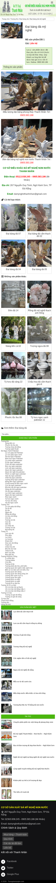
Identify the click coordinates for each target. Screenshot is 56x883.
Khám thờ (8, 541)
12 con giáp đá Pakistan (14, 453)
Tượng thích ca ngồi (12, 581)
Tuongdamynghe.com (16, 881)
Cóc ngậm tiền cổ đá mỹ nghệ (24, 658)
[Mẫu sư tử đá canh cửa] (6, 685)
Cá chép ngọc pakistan (13, 460)
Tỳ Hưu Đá (5, 599)
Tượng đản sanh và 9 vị (14, 576)
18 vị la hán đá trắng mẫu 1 (15, 589)
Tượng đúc (5, 602)
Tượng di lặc (10, 564)
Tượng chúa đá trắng (13, 447)
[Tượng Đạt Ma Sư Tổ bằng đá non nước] (6, 708)
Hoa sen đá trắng (11, 543)
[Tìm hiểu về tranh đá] (6, 794)
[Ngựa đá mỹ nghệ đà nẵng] (6, 673)
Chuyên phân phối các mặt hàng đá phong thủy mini (33, 722)
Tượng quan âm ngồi (13, 578)
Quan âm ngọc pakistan (14, 470)
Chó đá (8, 518)
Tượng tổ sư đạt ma (12, 583)
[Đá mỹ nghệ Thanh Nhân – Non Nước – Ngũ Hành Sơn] (6, 736)
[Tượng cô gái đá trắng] (6, 638)
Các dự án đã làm (12, 843)
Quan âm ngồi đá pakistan (15, 472)
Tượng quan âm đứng (13, 572)
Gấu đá (8, 524)
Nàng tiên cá (10, 443)
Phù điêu (8, 535)
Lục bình (8, 537)
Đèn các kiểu (10, 553)
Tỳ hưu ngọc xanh (11, 499)
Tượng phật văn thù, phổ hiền (16, 566)
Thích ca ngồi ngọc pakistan (15, 474)
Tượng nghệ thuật (11, 449)
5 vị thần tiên (10, 558)
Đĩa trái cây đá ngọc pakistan (16, 487)
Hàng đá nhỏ (6, 604)
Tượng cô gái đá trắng (13, 595)
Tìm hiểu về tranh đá (21, 792)
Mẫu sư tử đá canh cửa (22, 682)
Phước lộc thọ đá (11, 445)
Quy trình (8, 839)
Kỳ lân (7, 510)
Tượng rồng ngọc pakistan (15, 480)
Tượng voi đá (10, 520)
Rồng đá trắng (10, 514)
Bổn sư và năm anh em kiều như (17, 570)
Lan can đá (9, 533)
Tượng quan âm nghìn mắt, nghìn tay (18, 568)
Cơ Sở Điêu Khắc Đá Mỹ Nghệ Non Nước (28, 8)
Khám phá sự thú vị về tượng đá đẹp (27, 780)
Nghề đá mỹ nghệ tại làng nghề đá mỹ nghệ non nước (33, 757)
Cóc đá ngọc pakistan (13, 485)
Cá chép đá (9, 526)
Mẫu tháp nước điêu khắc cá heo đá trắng (29, 693)
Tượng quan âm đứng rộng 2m (16, 574)
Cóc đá (7, 522)
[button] (52, 2)
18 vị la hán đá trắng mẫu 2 (15, 591)
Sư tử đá (8, 508)
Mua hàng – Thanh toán (15, 834)
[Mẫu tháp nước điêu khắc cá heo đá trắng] (6, 696)
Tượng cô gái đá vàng (13, 597)
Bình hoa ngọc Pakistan (14, 459)
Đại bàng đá (24, 19)
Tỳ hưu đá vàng (11, 501)
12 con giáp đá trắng (12, 507)
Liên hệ (7, 848)
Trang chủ (5, 19)
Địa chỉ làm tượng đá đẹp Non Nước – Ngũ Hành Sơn (33, 745)
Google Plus (13, 874)
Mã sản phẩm (32, 39)
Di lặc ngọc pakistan (12, 462)
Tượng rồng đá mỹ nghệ (22, 647)
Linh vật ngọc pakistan (13, 468)
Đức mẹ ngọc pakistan (13, 466)
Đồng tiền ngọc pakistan (14, 482)
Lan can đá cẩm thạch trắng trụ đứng (27, 623)
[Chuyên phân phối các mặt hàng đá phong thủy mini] (6, 724)
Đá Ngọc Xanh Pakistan (10, 451)
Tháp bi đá (9, 551)
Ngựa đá (8, 512)
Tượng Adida (10, 560)
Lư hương (9, 539)
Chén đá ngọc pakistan (13, 464)
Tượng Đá (5, 441)
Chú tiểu (8, 562)
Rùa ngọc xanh (10, 497)
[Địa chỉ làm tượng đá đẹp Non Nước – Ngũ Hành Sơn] (6, 747)
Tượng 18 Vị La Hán (8, 585)
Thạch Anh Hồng (7, 601)
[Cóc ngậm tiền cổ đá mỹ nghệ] (6, 662)
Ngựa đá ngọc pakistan (13, 495)
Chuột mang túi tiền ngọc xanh (16, 483)
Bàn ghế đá (9, 554)
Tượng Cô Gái (6, 593)
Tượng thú (14, 19)
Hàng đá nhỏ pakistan (13, 489)
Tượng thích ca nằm (12, 579)
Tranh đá (8, 545)
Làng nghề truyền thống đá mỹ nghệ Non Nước (31, 769)
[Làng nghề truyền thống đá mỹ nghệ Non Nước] (6, 771)
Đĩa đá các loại (10, 549)
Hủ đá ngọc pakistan (12, 491)
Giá (27, 43)
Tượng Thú (5, 505)
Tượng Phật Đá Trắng (9, 556)
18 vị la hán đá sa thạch (14, 587)
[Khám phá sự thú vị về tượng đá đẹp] (6, 782)
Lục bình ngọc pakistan (13, 493)
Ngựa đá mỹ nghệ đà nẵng (23, 670)
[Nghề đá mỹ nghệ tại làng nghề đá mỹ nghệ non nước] (6, 759)
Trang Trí (4, 531)
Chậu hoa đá (10, 547)
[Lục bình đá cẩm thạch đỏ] (6, 615)
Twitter (10, 868)
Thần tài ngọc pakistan (13, 478)
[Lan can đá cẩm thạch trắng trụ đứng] (6, 627)
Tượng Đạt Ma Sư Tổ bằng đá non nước (28, 705)
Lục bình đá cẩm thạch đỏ (23, 612)
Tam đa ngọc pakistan (13, 476)
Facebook (12, 861)
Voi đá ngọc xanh (11, 503)
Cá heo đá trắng (11, 516)
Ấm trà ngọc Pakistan (13, 457)
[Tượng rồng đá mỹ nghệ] (6, 650)
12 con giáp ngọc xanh (13, 455)
